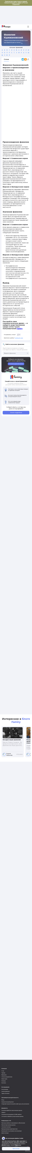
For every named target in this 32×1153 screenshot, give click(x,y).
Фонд (2, 1099)
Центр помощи (4, 1133)
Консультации (4, 1089)
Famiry (20, 329)
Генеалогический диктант (7, 1101)
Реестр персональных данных (8, 1125)
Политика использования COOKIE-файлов (11, 1114)
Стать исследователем (6, 1076)
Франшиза (3, 1074)
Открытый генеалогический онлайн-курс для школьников (15, 1103)
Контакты (3, 1082)
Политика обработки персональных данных (11, 1110)
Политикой (18, 1145)
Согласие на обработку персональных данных (12, 1116)
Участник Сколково (6, 1127)
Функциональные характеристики (9, 1129)
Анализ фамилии (5, 1091)
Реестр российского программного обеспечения (13, 1123)
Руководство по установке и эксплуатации (11, 1131)
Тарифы (3, 1072)
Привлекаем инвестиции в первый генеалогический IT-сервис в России (16, 3)
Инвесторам (4, 1078)
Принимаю (16, 1148)
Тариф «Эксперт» (5, 1093)
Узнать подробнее (16, 412)
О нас (2, 1070)
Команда (3, 1080)
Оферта (3, 1112)
